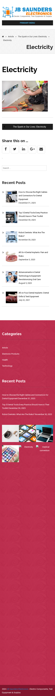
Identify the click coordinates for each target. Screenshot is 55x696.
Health (5, 360)
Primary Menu (27, 23)
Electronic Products (10, 354)
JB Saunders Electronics (17, 689)
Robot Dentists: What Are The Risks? (18, 414)
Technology (7, 366)
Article (11, 36)
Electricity (19, 69)
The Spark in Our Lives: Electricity (32, 36)
